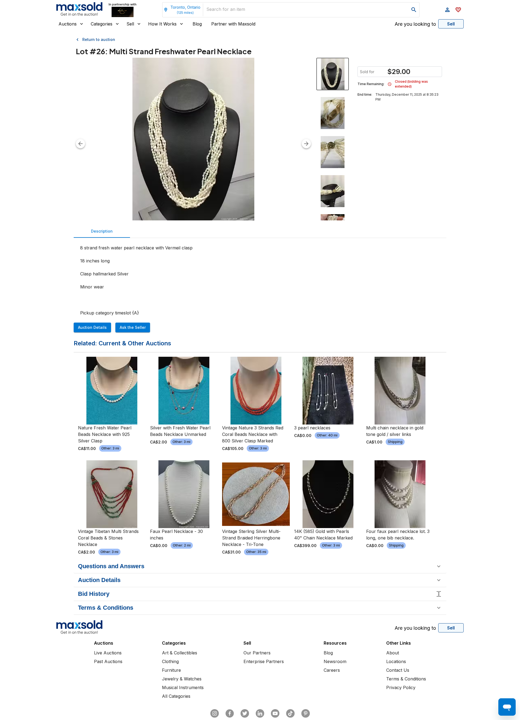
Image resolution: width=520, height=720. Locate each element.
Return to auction (98, 39)
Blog (197, 24)
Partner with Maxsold (233, 24)
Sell (130, 24)
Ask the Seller (133, 327)
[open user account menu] (447, 9)
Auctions (67, 24)
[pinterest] (305, 713)
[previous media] (80, 143)
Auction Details (92, 327)
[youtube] (275, 713)
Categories (101, 24)
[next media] (306, 143)
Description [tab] (102, 231)
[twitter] (244, 713)
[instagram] (214, 713)
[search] (413, 9)
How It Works (162, 24)
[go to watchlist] (458, 9)
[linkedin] (259, 713)
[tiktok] (290, 713)
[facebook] (229, 713)
